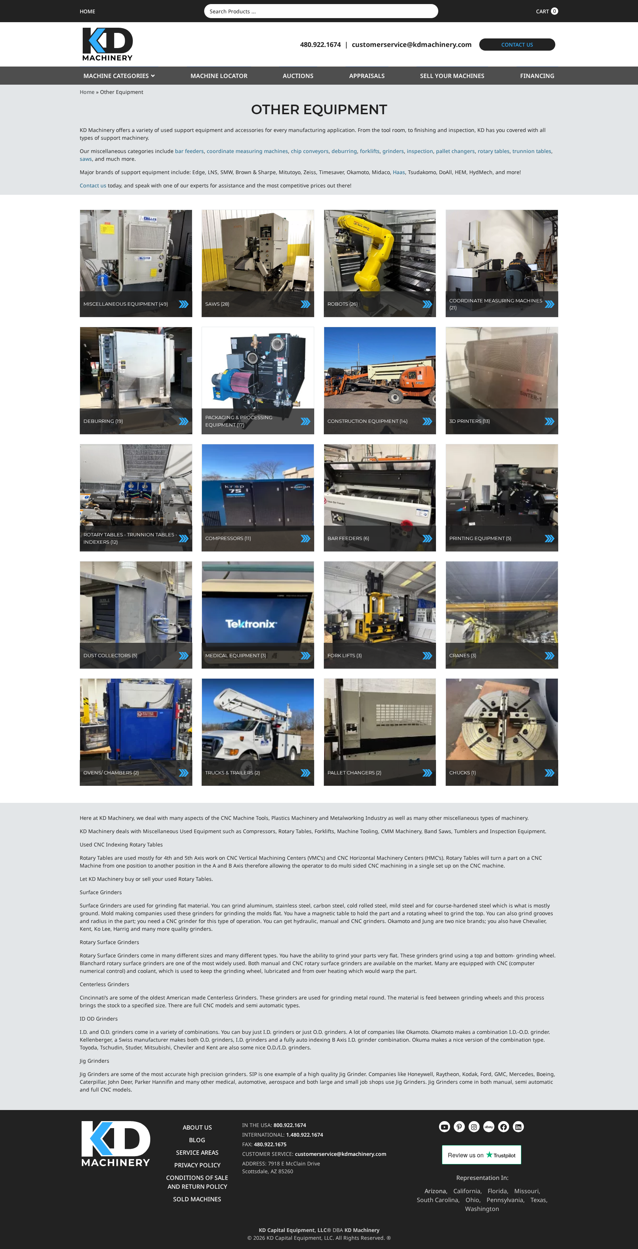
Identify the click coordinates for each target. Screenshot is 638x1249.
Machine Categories (116, 76)
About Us (197, 1127)
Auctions (298, 76)
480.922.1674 (320, 44)
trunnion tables (531, 151)
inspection (420, 151)
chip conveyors (310, 151)
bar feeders (189, 151)
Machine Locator (219, 76)
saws (86, 158)
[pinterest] (474, 1126)
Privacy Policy (197, 1165)
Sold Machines (197, 1199)
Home (87, 91)
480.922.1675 (270, 1144)
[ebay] (503, 1126)
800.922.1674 (290, 1124)
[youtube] (444, 1126)
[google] (459, 1126)
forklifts (370, 151)
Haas (399, 172)
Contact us (93, 185)
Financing (537, 76)
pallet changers (455, 151)
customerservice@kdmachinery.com (412, 44)
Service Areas (197, 1152)
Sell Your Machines (452, 76)
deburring (344, 151)
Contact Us (517, 44)
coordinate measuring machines (247, 151)
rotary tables (494, 151)
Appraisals (367, 76)
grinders (393, 151)
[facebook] (518, 1126)
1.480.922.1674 (304, 1134)
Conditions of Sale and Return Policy (197, 1182)
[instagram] (488, 1126)
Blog (197, 1140)
